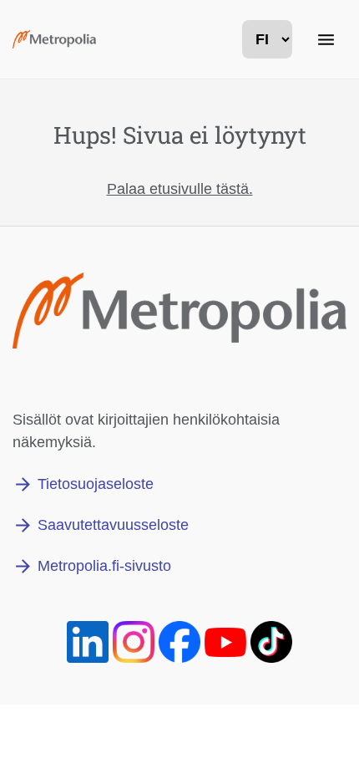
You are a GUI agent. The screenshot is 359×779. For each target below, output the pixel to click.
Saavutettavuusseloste (113, 525)
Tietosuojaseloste (96, 484)
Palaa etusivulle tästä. (180, 189)
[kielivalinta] (267, 39)
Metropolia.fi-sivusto (104, 566)
